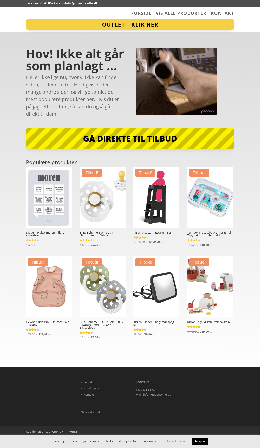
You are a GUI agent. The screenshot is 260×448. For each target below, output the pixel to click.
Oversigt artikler (92, 412)
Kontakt (222, 14)
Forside (141, 14)
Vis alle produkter (181, 14)
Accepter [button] (200, 441)
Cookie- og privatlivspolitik (44, 431)
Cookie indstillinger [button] (174, 441)
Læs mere (150, 441)
